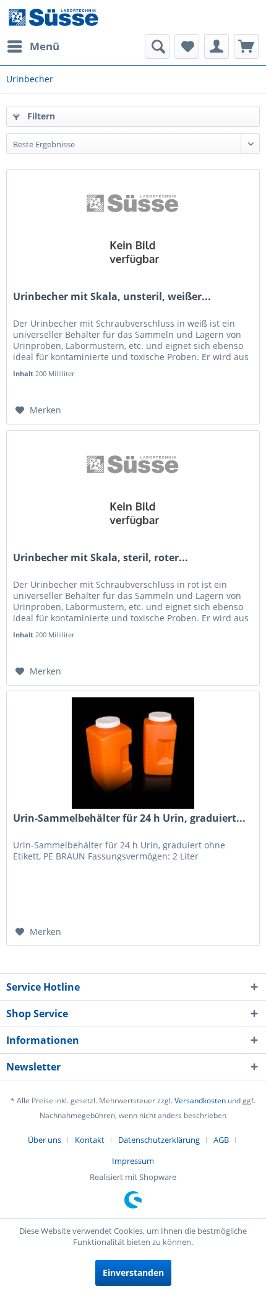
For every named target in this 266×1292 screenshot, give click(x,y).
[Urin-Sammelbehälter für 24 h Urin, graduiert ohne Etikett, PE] (133, 753)
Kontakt (90, 1139)
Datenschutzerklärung (159, 1139)
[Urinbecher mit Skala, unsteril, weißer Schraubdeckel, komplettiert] (133, 231)
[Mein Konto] (216, 46)
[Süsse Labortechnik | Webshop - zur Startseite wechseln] (53, 17)
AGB (221, 1139)
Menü (44, 46)
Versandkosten (200, 1100)
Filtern (40, 116)
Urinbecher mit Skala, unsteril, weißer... (112, 296)
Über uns (44, 1139)
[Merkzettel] (186, 46)
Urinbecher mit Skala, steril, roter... (100, 557)
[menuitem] (33, 46)
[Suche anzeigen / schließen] (157, 46)
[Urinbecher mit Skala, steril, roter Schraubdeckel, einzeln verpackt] (133, 492)
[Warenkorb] (246, 46)
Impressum (133, 1160)
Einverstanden (133, 1272)
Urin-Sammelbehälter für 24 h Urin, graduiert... (129, 818)
